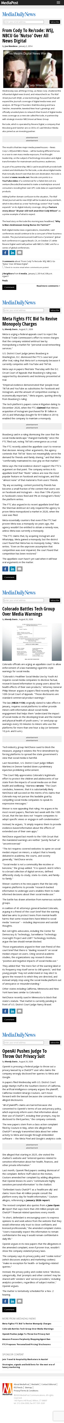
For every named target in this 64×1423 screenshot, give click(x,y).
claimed (41, 407)
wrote (40, 785)
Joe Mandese (11, 46)
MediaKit (35, 1384)
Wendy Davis (11, 329)
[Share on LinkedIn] (12, 252)
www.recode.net (21, 177)
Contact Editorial (48, 1384)
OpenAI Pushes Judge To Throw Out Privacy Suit (26, 1334)
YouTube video (10, 180)
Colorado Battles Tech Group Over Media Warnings (28, 1328)
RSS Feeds (18, 1387)
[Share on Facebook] (5, 252)
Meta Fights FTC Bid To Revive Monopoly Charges (26, 1323)
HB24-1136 (18, 702)
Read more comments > (48, 286)
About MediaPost (21, 1384)
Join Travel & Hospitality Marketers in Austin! (25, 1359)
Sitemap (28, 1387)
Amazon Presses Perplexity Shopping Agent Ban (26, 1339)
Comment (9, 287)
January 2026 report (38, 1200)
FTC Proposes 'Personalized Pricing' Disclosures (26, 1344)
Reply (5, 280)
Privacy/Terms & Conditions (26, 1390)
